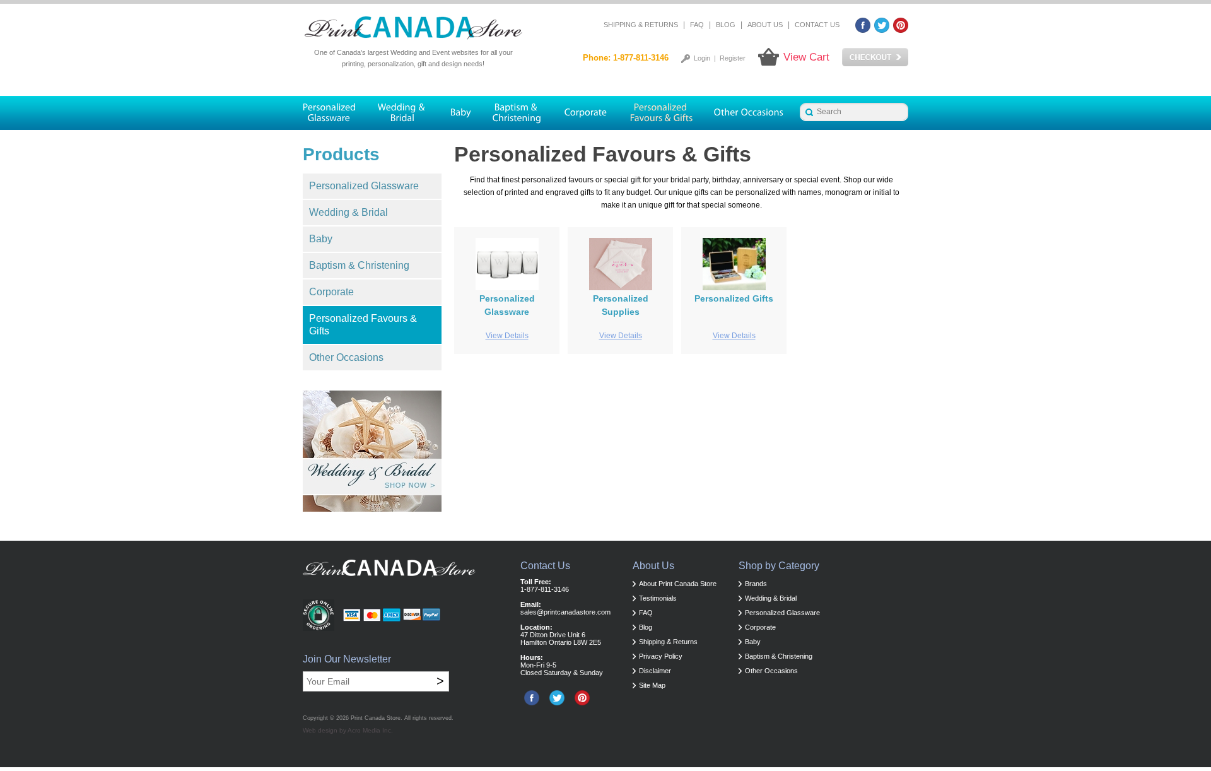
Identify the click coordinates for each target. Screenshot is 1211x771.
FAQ (697, 24)
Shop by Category (779, 565)
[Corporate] (586, 113)
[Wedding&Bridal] (402, 113)
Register (733, 58)
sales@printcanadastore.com (565, 612)
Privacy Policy (660, 656)
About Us (765, 24)
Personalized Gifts (733, 298)
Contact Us (817, 24)
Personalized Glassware (364, 185)
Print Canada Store (376, 718)
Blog (725, 24)
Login (702, 58)
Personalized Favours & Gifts (363, 324)
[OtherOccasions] (750, 113)
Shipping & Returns (641, 24)
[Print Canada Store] (413, 28)
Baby (320, 238)
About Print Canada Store (678, 583)
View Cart (806, 57)
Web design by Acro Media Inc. (348, 730)
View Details (507, 335)
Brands (756, 583)
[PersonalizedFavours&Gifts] (662, 113)
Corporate (331, 291)
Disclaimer (655, 670)
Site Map (652, 685)
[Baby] (460, 113)
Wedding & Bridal (348, 212)
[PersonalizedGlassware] (334, 113)
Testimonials (658, 598)
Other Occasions (346, 357)
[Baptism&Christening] (517, 113)
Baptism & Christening (359, 265)
